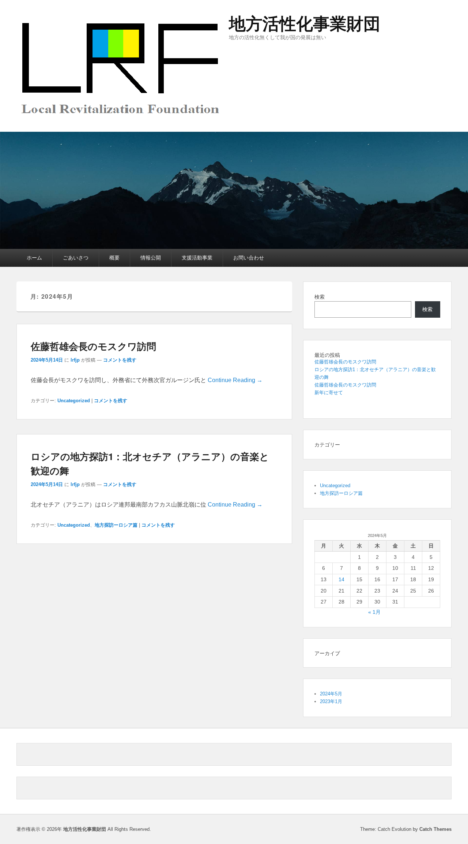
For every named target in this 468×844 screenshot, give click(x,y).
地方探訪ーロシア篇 (116, 525)
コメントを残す (119, 360)
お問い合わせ (248, 258)
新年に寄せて (328, 392)
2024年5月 (331, 694)
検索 (319, 297)
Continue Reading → (235, 380)
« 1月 (374, 612)
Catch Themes (435, 829)
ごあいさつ (75, 258)
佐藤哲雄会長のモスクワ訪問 (93, 346)
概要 (114, 258)
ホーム (34, 258)
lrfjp (75, 360)
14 (341, 579)
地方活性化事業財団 (304, 23)
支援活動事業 (197, 258)
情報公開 (150, 258)
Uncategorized (73, 400)
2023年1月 (331, 701)
